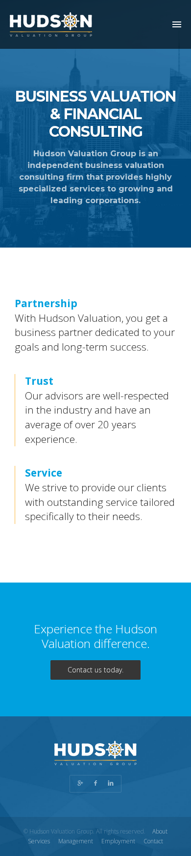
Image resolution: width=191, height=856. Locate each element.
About (159, 831)
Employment (118, 841)
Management (75, 841)
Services (39, 841)
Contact (153, 841)
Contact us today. (95, 669)
